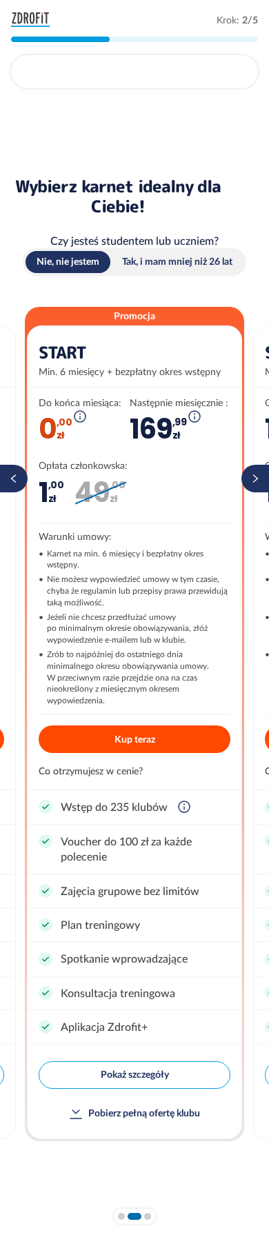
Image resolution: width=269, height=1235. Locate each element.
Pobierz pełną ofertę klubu (144, 1112)
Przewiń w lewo (14, 478)
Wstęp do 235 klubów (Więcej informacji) (184, 807)
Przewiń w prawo (255, 478)
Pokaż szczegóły (135, 1074)
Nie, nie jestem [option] (68, 261)
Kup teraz (134, 739)
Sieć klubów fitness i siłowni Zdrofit (33, 19)
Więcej (80, 416)
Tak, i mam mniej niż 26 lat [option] (177, 261)
